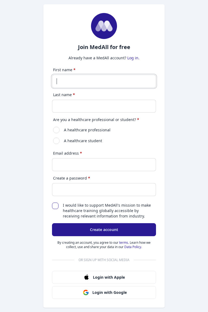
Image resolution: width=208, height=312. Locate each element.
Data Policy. (133, 247)
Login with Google (109, 292)
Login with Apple (109, 277)
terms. (124, 242)
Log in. (133, 57)
